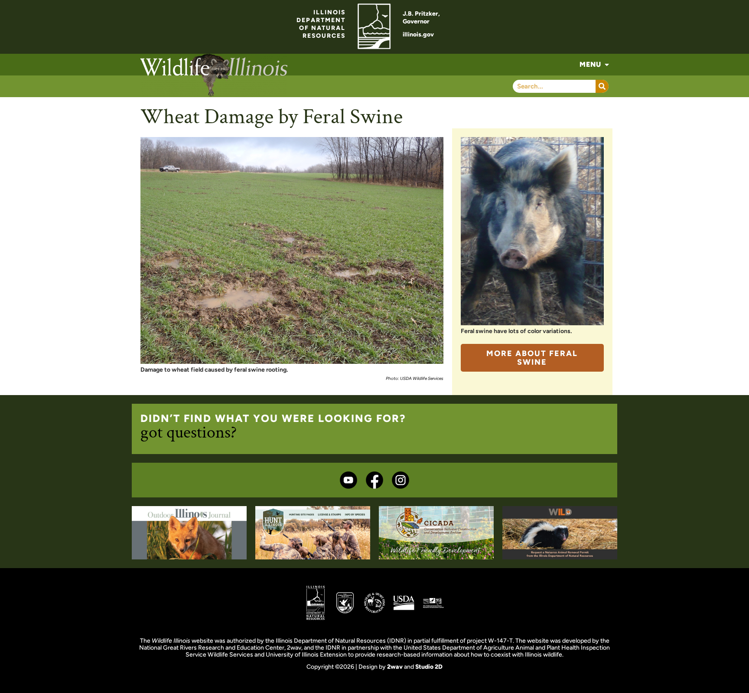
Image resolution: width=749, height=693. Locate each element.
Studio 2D (429, 666)
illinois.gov (418, 34)
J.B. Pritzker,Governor (421, 17)
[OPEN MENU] (606, 64)
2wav (395, 666)
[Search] (602, 86)
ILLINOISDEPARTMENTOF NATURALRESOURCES (320, 24)
